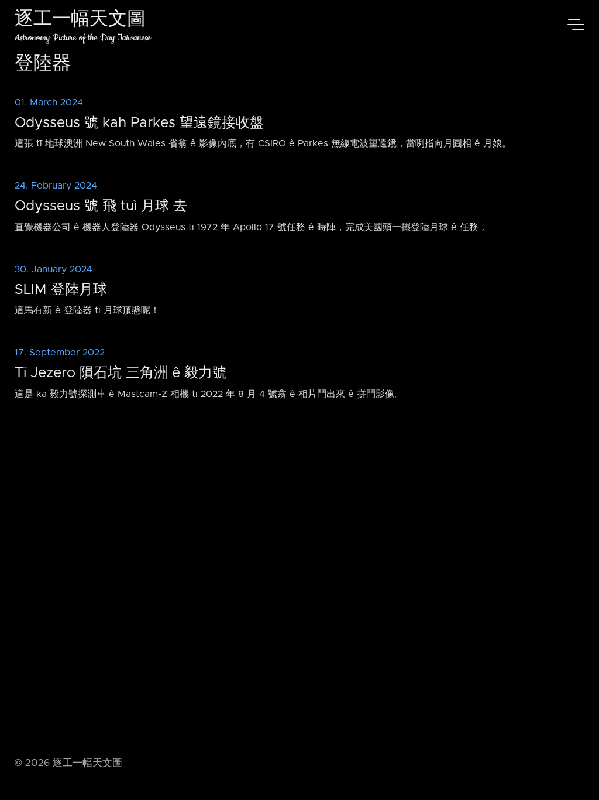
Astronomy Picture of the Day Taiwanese (83, 38)
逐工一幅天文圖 (80, 20)
